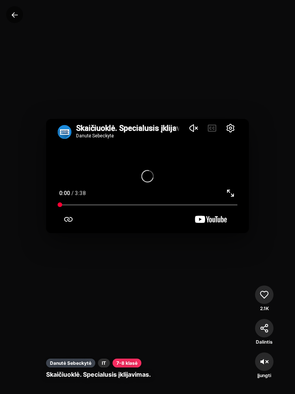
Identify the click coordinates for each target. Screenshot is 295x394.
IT (104, 363)
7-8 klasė (127, 363)
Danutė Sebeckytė (70, 363)
